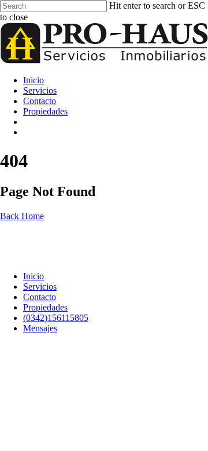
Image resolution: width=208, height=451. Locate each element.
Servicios (40, 90)
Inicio (33, 80)
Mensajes (63, 132)
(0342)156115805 (79, 122)
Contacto (39, 101)
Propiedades (45, 111)
